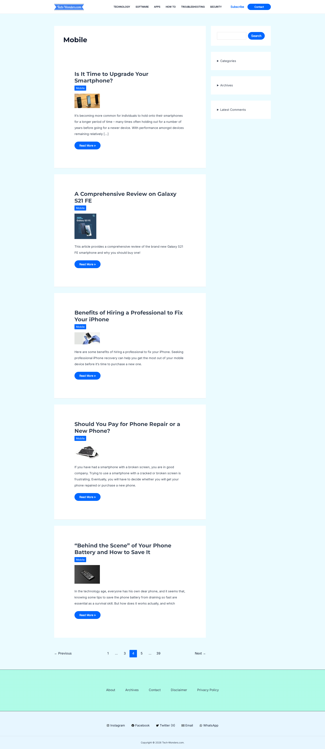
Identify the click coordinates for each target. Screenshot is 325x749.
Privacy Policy (208, 690)
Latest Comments (233, 109)
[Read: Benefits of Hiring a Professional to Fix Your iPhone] (87, 338)
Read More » (87, 146)
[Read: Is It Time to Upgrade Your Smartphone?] (87, 100)
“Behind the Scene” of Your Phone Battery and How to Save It (122, 548)
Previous (63, 653)
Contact (155, 690)
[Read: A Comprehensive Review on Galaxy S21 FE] (85, 226)
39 (158, 653)
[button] (237, 6)
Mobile (80, 88)
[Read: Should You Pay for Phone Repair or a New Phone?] (87, 451)
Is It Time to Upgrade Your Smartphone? (111, 77)
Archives (226, 85)
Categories (228, 61)
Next (200, 653)
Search (256, 36)
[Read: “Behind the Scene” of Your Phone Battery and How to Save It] (87, 574)
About (110, 690)
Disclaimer (179, 690)
